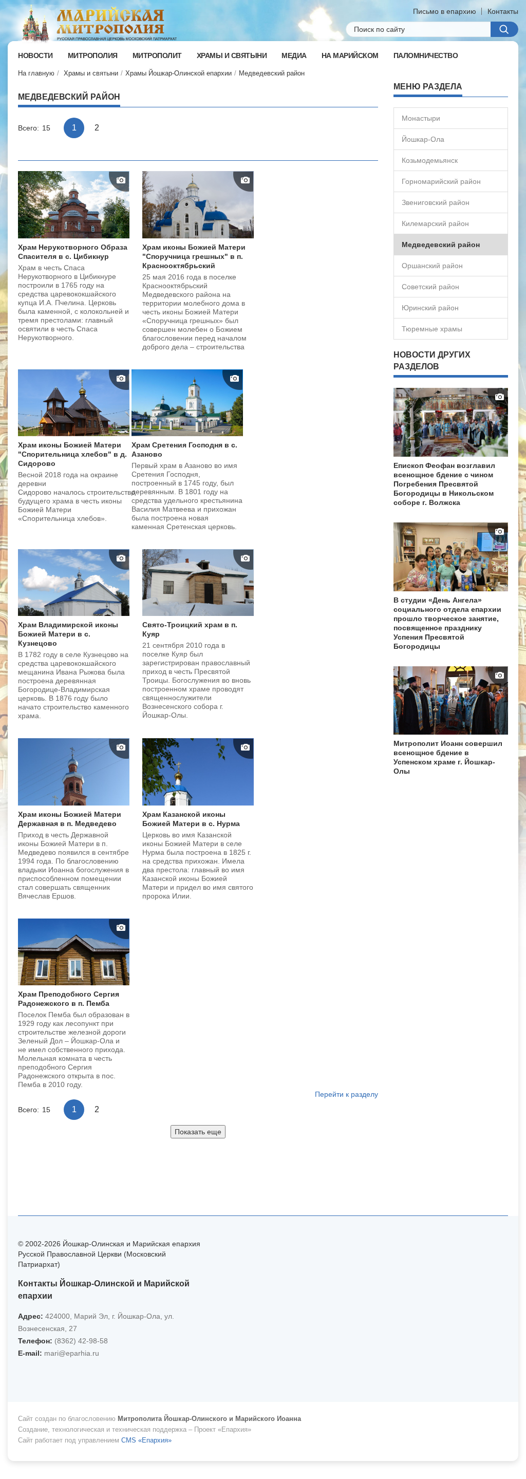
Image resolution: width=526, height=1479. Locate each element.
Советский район (430, 287)
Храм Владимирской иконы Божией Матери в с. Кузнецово (68, 634)
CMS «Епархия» (146, 1440)
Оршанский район (432, 265)
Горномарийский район (441, 181)
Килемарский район (435, 223)
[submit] (504, 29)
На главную (36, 73)
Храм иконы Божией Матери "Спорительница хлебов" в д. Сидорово (72, 454)
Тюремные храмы (432, 329)
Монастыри (421, 118)
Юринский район (430, 308)
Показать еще (198, 1132)
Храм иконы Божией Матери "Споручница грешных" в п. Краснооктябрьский (194, 256)
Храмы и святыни (91, 73)
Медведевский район (272, 73)
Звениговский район (435, 202)
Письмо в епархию (444, 11)
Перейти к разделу (346, 1094)
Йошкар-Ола (423, 139)
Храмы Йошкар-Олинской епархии (178, 73)
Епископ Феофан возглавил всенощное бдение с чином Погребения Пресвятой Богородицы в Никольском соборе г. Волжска (444, 484)
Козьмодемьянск (430, 160)
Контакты (502, 11)
